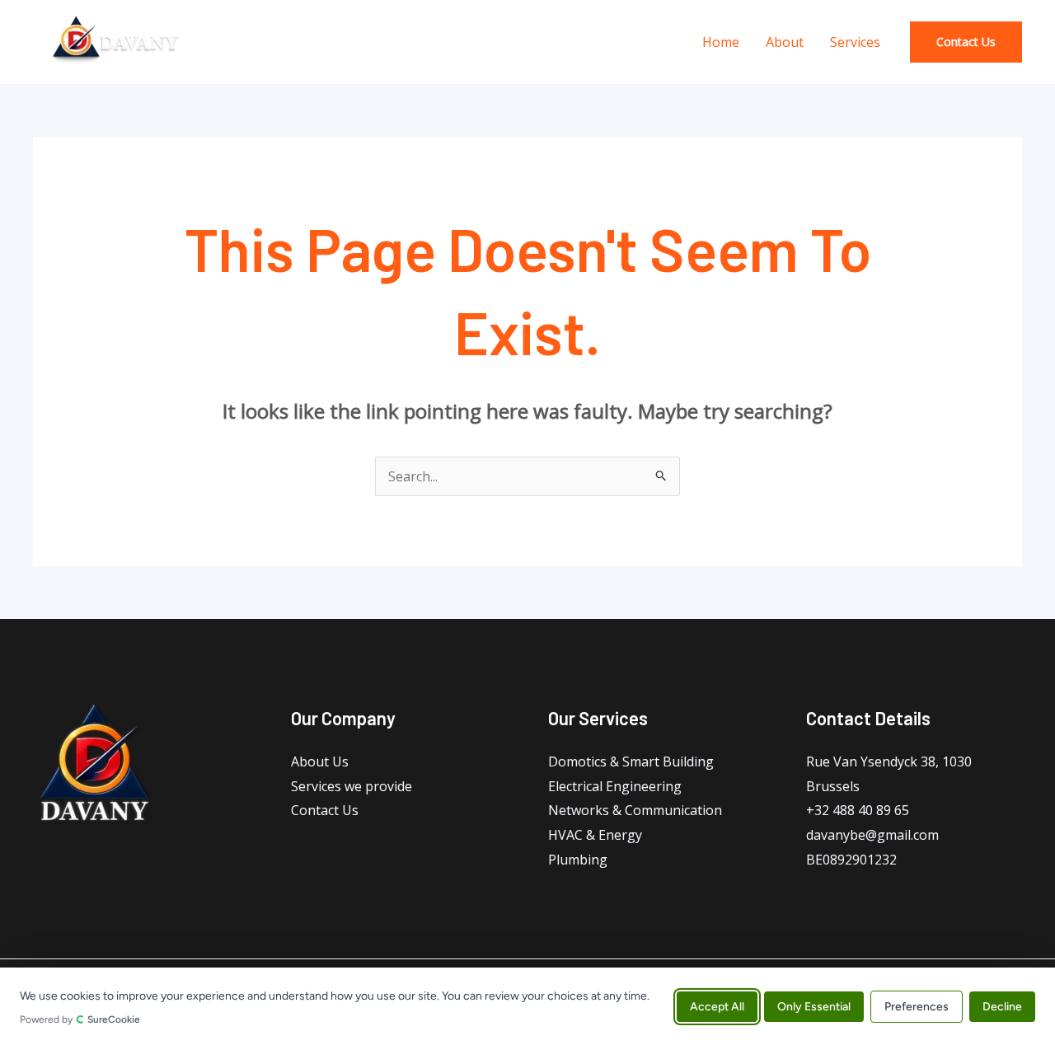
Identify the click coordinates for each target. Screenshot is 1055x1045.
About (785, 42)
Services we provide (351, 786)
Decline (1002, 1006)
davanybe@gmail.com (872, 835)
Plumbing (577, 860)
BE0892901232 (851, 860)
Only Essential (814, 1006)
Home (720, 42)
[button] (966, 42)
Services (855, 42)
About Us (320, 761)
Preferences (916, 1006)
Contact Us (325, 810)
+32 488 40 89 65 (857, 810)
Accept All (717, 1006)
